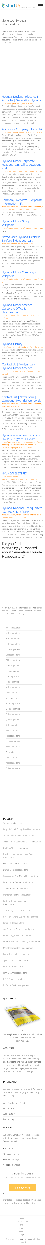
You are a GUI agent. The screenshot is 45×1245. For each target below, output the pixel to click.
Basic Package (9, 1148)
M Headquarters (13, 698)
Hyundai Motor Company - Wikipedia (19, 274)
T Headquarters (13, 735)
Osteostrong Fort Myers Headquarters (20, 876)
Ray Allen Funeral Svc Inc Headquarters (20, 916)
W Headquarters (13, 752)
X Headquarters (13, 757)
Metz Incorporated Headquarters (18, 948)
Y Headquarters (13, 762)
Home (22, 1218)
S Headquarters (13, 730)
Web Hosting (8, 1113)
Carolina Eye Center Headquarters (18, 910)
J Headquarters (12, 681)
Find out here (22, 1187)
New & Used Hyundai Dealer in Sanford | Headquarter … (21, 239)
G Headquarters (13, 665)
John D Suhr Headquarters (15, 972)
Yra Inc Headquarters (12, 823)
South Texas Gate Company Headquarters (22, 941)
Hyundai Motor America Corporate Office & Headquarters (17, 308)
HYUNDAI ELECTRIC (14, 473)
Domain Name (9, 1108)
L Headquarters (13, 692)
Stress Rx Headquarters (13, 966)
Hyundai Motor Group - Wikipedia (16, 223)
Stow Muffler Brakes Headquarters (18, 835)
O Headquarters (13, 708)
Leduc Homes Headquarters (16, 954)
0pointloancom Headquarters (16, 960)
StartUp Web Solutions (24, 1239)
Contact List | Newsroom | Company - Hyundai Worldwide (21, 399)
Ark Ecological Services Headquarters (19, 929)
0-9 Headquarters (14, 627)
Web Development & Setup (15, 1103)
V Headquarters (13, 746)
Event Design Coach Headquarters (18, 935)
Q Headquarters (13, 719)
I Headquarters (12, 676)
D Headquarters (13, 649)
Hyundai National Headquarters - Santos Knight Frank (22, 510)
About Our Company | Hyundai (22, 129)
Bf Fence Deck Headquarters (16, 985)
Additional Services (11, 1164)
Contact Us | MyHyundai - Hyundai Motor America (18, 366)
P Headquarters (13, 714)
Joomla (21, 1231)
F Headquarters (13, 660)
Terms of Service (22, 1221)
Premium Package (11, 1159)
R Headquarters (13, 725)
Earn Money (8, 1119)
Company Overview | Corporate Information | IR (22, 202)
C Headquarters (13, 644)
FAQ (22, 1225)
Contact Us (22, 1228)
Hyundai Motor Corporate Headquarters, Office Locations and (21, 164)
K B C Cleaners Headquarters (16, 979)
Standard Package (11, 1154)
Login (22, 1235)
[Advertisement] (22, 69)
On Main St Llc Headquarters (16, 848)
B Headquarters (13, 638)
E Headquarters (13, 654)
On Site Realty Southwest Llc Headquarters (22, 841)
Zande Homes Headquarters (16, 888)
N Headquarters (13, 703)
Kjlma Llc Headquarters (13, 923)
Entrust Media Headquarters (16, 863)
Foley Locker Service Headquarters (18, 882)
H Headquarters (13, 671)
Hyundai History (12, 344)
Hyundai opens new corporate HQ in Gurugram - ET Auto (21, 437)
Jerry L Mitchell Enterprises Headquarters (21, 829)
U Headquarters (13, 741)
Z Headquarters (13, 768)
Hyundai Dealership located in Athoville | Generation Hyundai (22, 98)
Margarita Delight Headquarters (17, 894)
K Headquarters (13, 687)
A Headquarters (13, 633)
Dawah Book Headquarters (15, 869)
